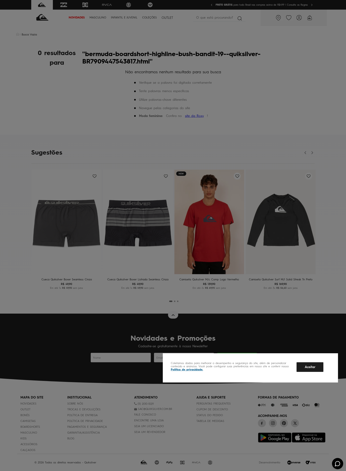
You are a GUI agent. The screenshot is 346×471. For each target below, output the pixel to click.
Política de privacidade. (187, 369)
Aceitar (310, 367)
